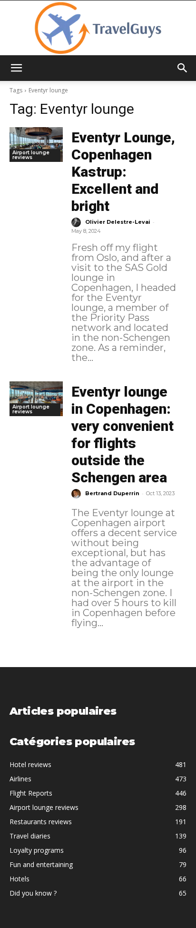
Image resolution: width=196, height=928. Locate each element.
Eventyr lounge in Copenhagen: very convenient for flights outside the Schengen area (122, 434)
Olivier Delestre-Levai (117, 222)
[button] (16, 68)
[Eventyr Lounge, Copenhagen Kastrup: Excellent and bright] (36, 144)
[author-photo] (77, 222)
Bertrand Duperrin (112, 493)
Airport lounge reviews (30, 155)
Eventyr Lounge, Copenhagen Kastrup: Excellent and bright (123, 171)
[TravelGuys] (98, 28)
